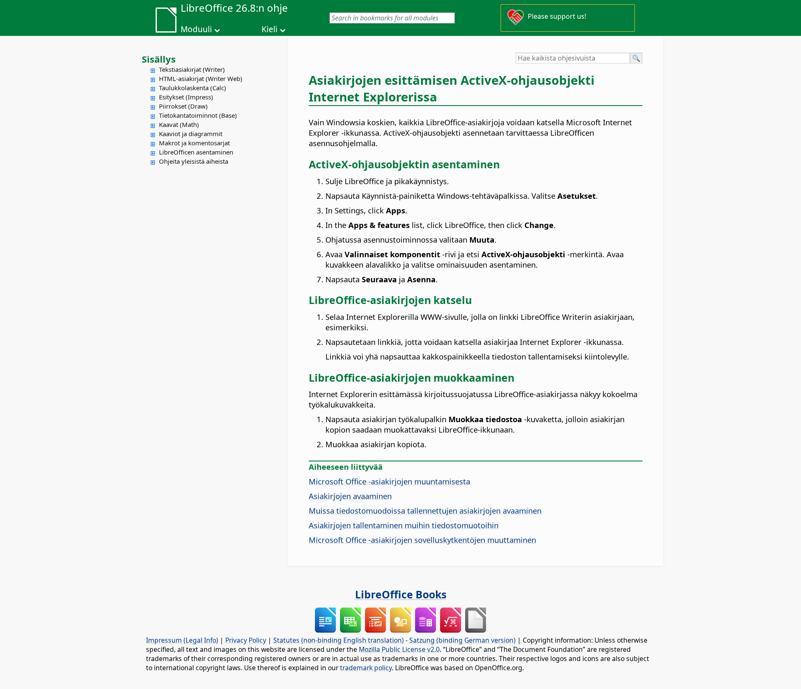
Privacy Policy (245, 640)
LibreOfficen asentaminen (196, 152)
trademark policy (366, 667)
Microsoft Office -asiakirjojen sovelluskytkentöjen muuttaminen (422, 539)
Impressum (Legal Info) (182, 640)
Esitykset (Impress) (186, 97)
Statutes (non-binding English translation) (338, 640)
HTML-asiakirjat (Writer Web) (200, 78)
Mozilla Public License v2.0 (399, 649)
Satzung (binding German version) (462, 640)
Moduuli (196, 29)
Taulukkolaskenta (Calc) (192, 88)
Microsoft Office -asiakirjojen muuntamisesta (389, 481)
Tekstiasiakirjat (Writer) (192, 69)
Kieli (269, 29)
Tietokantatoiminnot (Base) (198, 115)
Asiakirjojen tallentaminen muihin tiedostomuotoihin (404, 525)
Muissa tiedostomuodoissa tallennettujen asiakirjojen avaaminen (425, 510)
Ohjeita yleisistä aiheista (193, 161)
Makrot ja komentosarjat (194, 143)
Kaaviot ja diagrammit (190, 133)
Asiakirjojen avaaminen (350, 496)
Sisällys (159, 59)
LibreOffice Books (400, 594)
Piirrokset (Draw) (183, 106)
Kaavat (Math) (179, 124)
